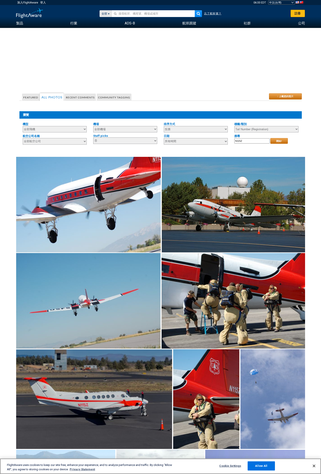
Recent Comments (80, 97)
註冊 (298, 13)
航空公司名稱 (31, 136)
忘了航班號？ (212, 13)
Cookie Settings (230, 465)
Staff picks (100, 135)
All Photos (51, 97)
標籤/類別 (240, 124)
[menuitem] (19, 23)
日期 (166, 136)
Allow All (261, 465)
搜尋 (237, 136)
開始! (279, 141)
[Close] (314, 466)
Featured (30, 97)
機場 (96, 124)
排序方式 (169, 124)
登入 (43, 2)
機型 (25, 124)
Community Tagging (114, 97)
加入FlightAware (27, 2)
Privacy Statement (82, 469)
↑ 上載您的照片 (285, 96)
